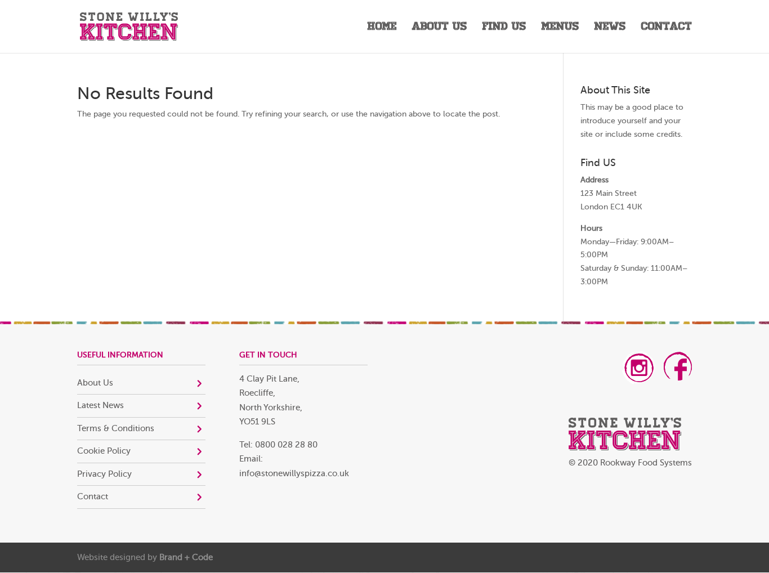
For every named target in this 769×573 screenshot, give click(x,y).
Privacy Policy (104, 474)
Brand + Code (186, 557)
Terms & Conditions (115, 428)
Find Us (504, 28)
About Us (439, 28)
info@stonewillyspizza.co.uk (294, 473)
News (610, 28)
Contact (666, 28)
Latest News (100, 405)
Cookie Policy (104, 451)
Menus (560, 28)
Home (382, 28)
